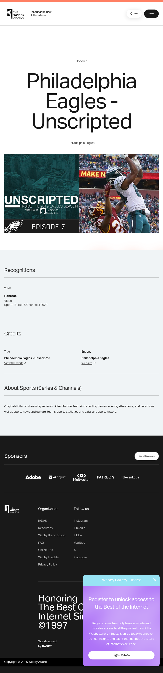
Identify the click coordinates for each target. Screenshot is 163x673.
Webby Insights (48, 557)
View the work (13, 363)
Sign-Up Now (121, 655)
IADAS (42, 520)
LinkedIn (79, 528)
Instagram (81, 520)
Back (136, 14)
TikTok (78, 535)
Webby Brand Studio (51, 535)
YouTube (79, 542)
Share (151, 14)
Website (87, 363)
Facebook (80, 557)
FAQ (41, 542)
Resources (45, 528)
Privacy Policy (47, 564)
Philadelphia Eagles (81, 143)
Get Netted (45, 550)
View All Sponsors (147, 456)
